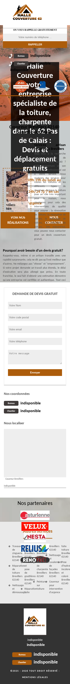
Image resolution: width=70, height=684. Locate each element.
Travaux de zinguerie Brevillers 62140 (15, 553)
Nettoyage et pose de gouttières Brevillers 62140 (27, 573)
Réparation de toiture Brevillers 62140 (15, 573)
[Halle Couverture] (27, 12)
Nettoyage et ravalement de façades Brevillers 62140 (52, 566)
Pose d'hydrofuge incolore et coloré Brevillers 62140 (64, 573)
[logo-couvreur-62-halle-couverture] (35, 622)
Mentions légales (35, 677)
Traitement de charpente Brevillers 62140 (39, 569)
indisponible (34, 56)
